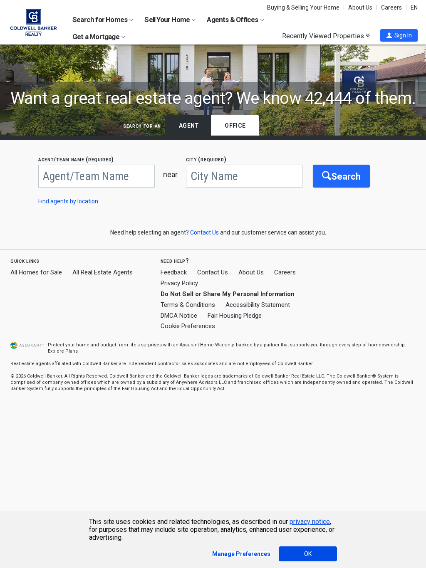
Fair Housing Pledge (235, 315)
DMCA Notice (179, 315)
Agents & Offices (233, 19)
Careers (391, 7)
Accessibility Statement (257, 305)
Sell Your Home (167, 19)
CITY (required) (206, 159)
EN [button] (414, 7)
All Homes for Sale (36, 272)
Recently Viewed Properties (324, 36)
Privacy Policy (179, 283)
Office (235, 125)
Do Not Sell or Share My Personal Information (228, 294)
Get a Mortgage (96, 36)
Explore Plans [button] (63, 351)
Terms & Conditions (188, 305)
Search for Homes (100, 19)
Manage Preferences (241, 554)
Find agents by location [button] (68, 201)
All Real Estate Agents (102, 272)
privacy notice (310, 522)
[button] (399, 35)
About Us (360, 7)
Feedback (174, 272)
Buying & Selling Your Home (303, 7)
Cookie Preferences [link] (188, 326)
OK (308, 554)
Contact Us (212, 272)
